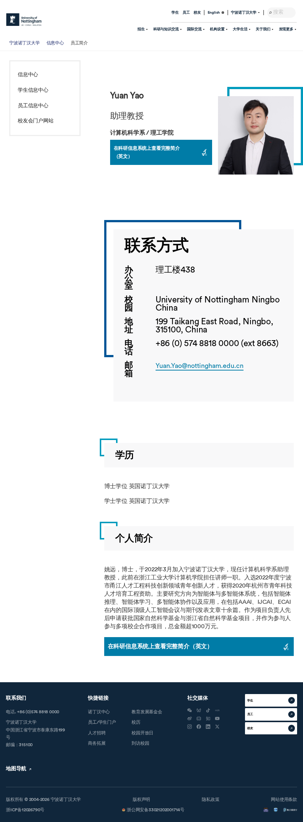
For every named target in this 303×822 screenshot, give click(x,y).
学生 (175, 12)
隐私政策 (210, 799)
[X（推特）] (217, 726)
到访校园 (140, 743)
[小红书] (217, 710)
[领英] (208, 726)
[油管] (217, 718)
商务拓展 (96, 743)
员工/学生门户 (102, 722)
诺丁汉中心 (99, 712)
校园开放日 (142, 733)
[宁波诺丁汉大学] (23, 19)
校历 (136, 722)
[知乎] (208, 718)
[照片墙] (189, 726)
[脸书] (199, 726)
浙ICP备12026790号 (25, 810)
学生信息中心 (33, 90)
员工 (186, 12)
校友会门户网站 (36, 121)
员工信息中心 (33, 105)
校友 (197, 12)
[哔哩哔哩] (199, 718)
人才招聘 (96, 733)
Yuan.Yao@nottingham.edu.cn (200, 365)
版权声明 (141, 799)
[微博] (189, 718)
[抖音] (208, 710)
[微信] (189, 710)
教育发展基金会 (147, 712)
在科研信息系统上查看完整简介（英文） (147, 152)
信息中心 (55, 43)
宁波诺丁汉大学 (24, 43)
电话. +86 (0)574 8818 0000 (32, 712)
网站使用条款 (284, 799)
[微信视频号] (199, 710)
